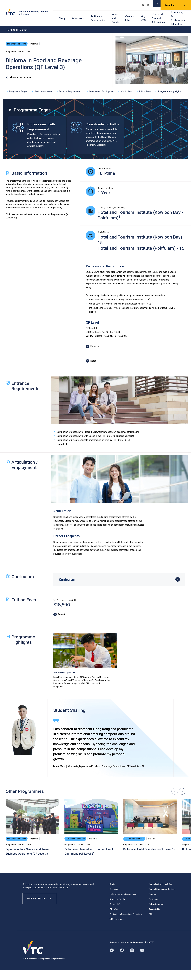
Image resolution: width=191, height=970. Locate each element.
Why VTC (143, 18)
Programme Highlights (169, 91)
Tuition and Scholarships (98, 18)
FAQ (151, 914)
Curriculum (126, 91)
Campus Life (130, 18)
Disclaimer (153, 899)
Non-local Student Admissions (158, 18)
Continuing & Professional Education (178, 18)
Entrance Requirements (70, 91)
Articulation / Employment (101, 91)
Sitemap (152, 894)
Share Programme (20, 77)
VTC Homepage (117, 919)
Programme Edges (18, 91)
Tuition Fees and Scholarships (123, 894)
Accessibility (154, 909)
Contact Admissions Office (160, 884)
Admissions (77, 18)
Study (62, 18)
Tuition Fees (145, 91)
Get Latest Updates (37, 898)
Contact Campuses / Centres (162, 889)
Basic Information (43, 91)
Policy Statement (156, 904)
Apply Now (170, 5)
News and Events (115, 18)
